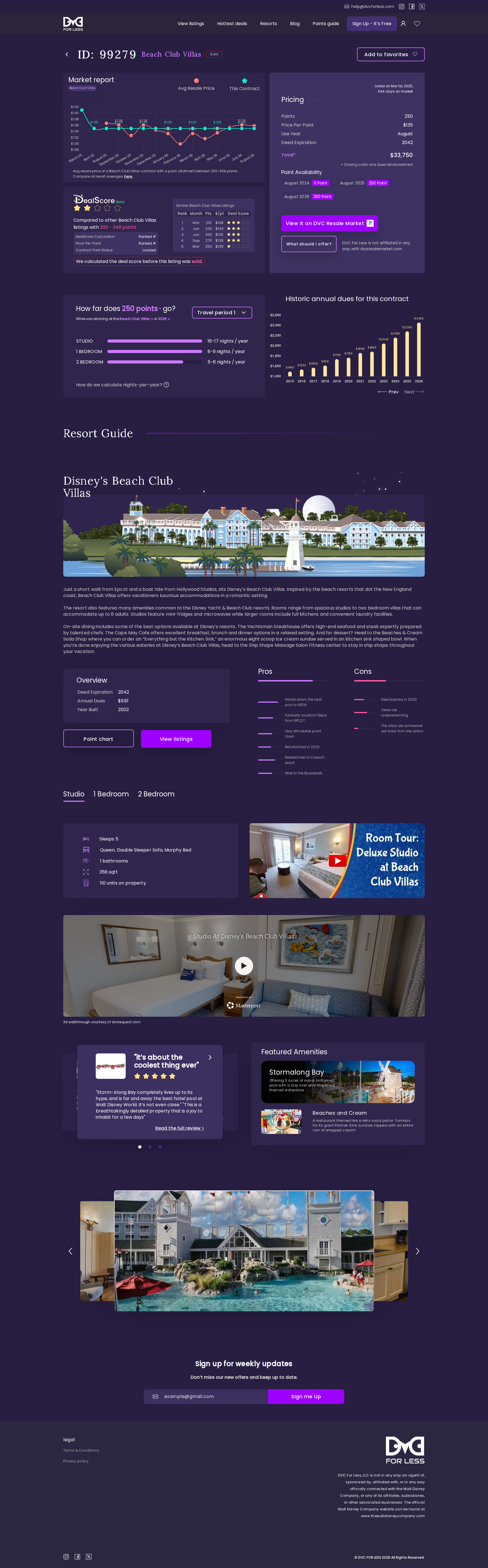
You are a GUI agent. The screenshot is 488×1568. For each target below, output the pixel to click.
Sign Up (371, 23)
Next (409, 392)
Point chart (99, 738)
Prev (394, 392)
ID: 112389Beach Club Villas (213, 234)
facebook (412, 6)
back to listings (66, 54)
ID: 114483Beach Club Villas (213, 228)
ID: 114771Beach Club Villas (213, 240)
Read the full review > (179, 1128)
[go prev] (70, 1251)
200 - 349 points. (118, 227)
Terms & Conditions (81, 1450)
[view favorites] (417, 23)
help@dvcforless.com (372, 6)
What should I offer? (309, 244)
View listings (191, 23)
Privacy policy (76, 1461)
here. (128, 176)
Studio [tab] (73, 794)
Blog (295, 23)
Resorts (268, 23)
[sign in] (403, 23)
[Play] (337, 860)
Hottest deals (232, 23)
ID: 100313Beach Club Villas (213, 246)
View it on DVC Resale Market (325, 223)
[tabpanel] (244, 915)
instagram (401, 6)
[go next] (418, 1251)
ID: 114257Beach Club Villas (213, 223)
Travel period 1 (216, 312)
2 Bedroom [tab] (156, 794)
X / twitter (422, 6)
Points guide (326, 23)
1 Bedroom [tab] (111, 794)
